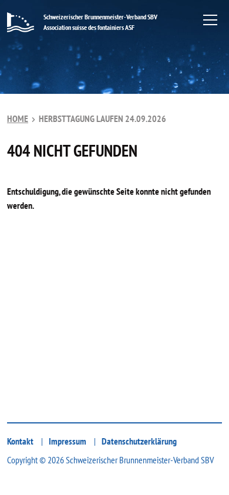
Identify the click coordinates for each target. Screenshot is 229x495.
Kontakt (20, 441)
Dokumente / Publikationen (99, 411)
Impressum (67, 441)
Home (17, 118)
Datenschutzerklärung (139, 441)
